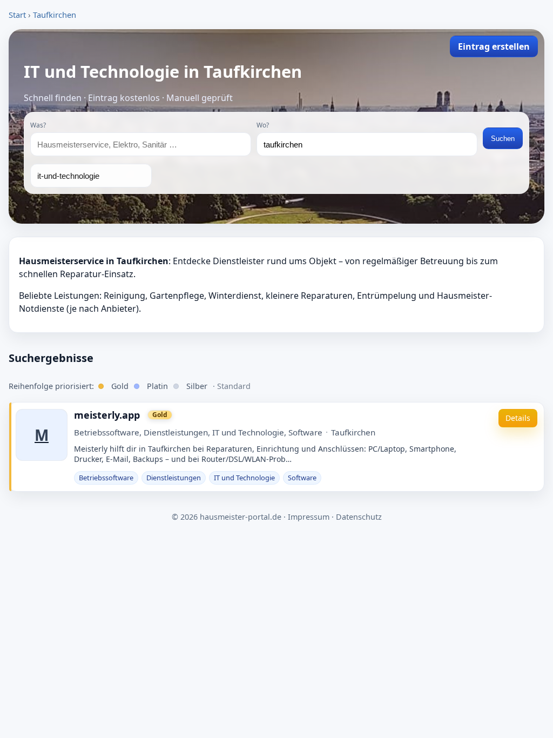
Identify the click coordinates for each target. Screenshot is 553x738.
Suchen (503, 139)
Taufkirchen (54, 14)
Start (17, 14)
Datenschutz (359, 517)
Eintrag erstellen (494, 46)
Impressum (308, 517)
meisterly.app (107, 415)
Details (517, 418)
